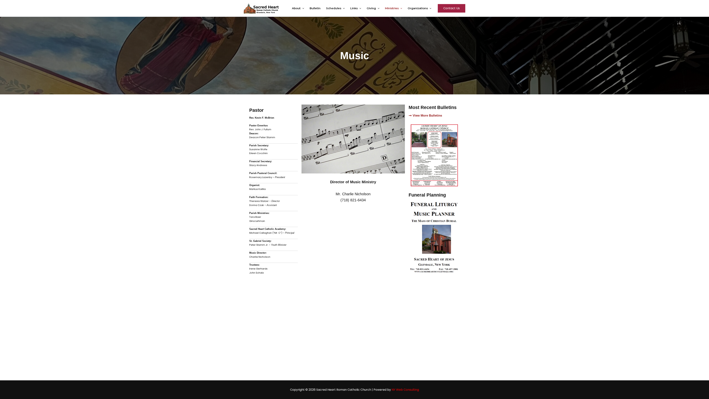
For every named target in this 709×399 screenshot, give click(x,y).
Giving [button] (371, 8)
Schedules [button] (333, 8)
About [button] (296, 8)
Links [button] (354, 8)
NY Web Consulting (405, 390)
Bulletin (315, 8)
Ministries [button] (392, 8)
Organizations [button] (418, 8)
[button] (302, 8)
